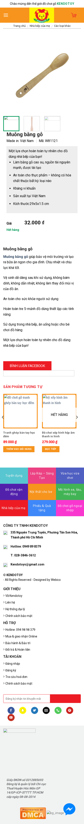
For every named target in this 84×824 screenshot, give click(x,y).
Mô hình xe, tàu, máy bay (70, 492)
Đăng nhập (12, 663)
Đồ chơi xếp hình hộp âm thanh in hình (58, 434)
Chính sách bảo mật (18, 616)
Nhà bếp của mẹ (40, 25)
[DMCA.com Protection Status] (33, 813)
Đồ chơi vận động (13, 492)
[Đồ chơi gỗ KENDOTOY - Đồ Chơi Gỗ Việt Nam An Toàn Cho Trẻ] (42, 15)
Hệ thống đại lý (15, 609)
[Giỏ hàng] (73, 15)
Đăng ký (10, 670)
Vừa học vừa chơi (70, 475)
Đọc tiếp (50, 449)
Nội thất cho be (41, 491)
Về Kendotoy (14, 595)
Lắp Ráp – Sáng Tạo (42, 475)
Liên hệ (10, 602)
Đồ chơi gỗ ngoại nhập (70, 508)
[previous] (10, 74)
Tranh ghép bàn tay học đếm (19, 434)
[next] (74, 74)
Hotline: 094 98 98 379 (20, 629)
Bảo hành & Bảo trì (17, 643)
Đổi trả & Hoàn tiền (17, 649)
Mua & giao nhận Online (21, 636)
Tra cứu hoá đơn (16, 677)
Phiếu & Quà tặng (42, 508)
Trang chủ (19, 25)
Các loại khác (62, 25)
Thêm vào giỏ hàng (19, 449)
